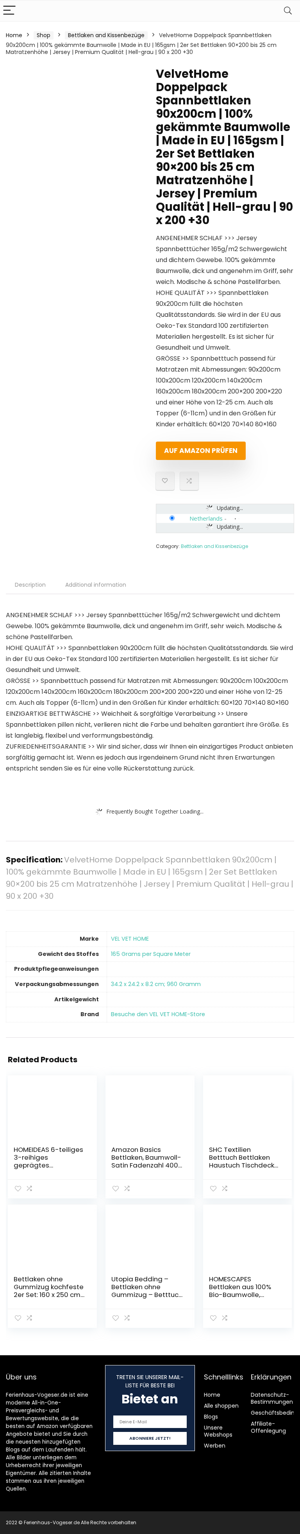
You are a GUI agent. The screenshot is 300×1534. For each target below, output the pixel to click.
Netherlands (206, 518)
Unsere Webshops (218, 1431)
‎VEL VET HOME (130, 939)
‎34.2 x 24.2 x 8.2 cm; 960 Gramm (156, 984)
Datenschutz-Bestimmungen (272, 1398)
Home (14, 35)
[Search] (288, 10)
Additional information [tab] (95, 585)
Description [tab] (30, 585)
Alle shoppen (221, 1406)
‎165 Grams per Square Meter (151, 954)
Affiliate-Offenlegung (268, 1427)
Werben (214, 1446)
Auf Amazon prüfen (201, 450)
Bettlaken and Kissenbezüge (106, 35)
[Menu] (9, 10)
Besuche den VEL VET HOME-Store (158, 1014)
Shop (43, 35)
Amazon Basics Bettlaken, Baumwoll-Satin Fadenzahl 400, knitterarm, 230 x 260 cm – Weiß (146, 1165)
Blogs (211, 1417)
